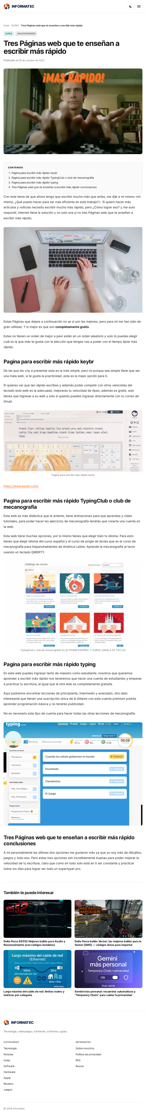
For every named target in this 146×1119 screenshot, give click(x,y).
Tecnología (10, 1048)
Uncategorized (26, 33)
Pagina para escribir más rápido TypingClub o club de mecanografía (53, 177)
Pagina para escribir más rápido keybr (34, 173)
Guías (7, 1060)
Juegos (8, 1089)
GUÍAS (15, 25)
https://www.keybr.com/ (21, 486)
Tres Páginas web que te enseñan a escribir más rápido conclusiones (54, 187)
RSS (78, 1060)
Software (9, 1066)
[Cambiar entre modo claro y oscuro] (130, 6)
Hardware (9, 1071)
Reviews (9, 1083)
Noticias (8, 1054)
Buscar (80, 1066)
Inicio (6, 25)
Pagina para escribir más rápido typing (35, 182)
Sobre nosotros (85, 1048)
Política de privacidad (88, 1054)
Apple (7, 1077)
